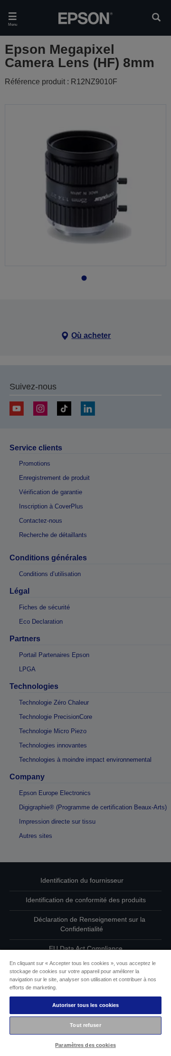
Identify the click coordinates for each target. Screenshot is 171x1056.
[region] (85, 1002)
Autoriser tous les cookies (85, 1005)
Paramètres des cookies (85, 1045)
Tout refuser (85, 1025)
